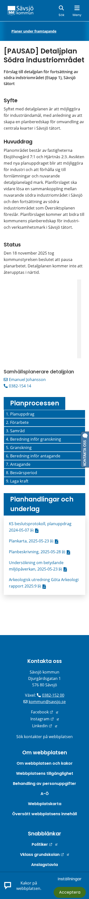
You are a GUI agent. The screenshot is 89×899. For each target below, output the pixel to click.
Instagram (44, 719)
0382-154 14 (20, 386)
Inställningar (70, 879)
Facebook (44, 712)
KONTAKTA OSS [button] (85, 452)
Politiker (44, 844)
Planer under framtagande (33, 31)
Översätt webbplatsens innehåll (44, 814)
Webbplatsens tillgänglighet (44, 773)
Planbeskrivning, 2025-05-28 (40, 551)
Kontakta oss (44, 661)
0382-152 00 (53, 695)
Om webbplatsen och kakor (45, 763)
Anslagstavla (44, 864)
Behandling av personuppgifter (44, 783)
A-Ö (45, 793)
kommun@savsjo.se (47, 701)
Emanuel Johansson (27, 379)
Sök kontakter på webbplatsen (44, 736)
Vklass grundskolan (44, 854)
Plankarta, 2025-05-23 (35, 541)
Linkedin (44, 725)
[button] (44, 414)
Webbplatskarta (44, 804)
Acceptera (69, 892)
